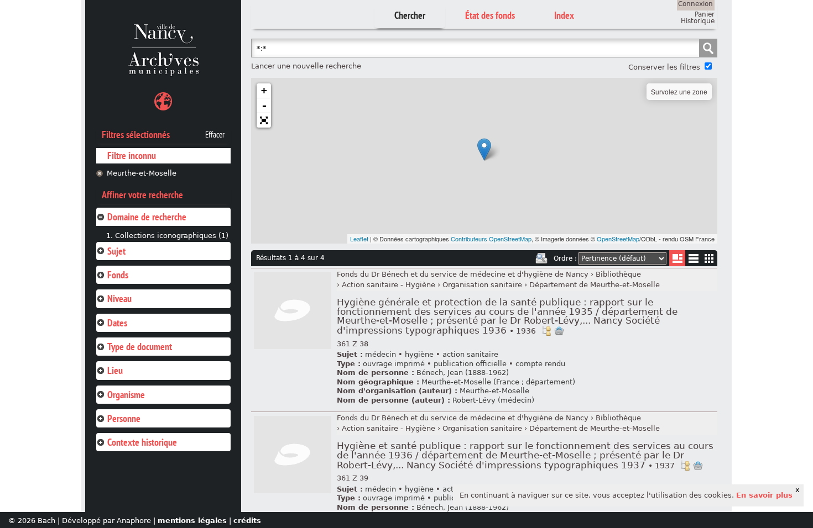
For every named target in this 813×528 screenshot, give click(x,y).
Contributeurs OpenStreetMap (491, 238)
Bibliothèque (618, 274)
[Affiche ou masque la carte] (163, 103)
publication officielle (470, 364)
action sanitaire (470, 354)
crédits (247, 520)
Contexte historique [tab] (142, 442)
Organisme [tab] (126, 394)
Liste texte (693, 260)
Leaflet (359, 238)
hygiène (419, 354)
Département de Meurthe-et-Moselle (594, 285)
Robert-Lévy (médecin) (493, 400)
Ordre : (565, 258)
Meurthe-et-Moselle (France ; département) (498, 382)
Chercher (409, 15)
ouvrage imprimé (394, 364)
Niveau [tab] (119, 298)
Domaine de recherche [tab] (146, 216)
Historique (698, 21)
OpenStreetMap (618, 238)
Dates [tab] (117, 322)
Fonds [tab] (117, 274)
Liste (677, 258)
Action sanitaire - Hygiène (388, 285)
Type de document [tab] (139, 346)
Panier (705, 14)
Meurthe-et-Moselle (141, 173)
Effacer (215, 135)
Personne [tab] (123, 418)
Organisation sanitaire (482, 285)
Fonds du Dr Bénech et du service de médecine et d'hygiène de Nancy (462, 274)
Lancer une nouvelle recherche (306, 66)
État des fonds (490, 15)
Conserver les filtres (664, 67)
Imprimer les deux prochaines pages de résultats (541, 258)
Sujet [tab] (116, 251)
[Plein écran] (264, 120)
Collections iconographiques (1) (171, 235)
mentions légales (192, 520)
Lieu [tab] (115, 370)
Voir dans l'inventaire (546, 331)
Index (564, 15)
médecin (380, 354)
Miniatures (709, 258)
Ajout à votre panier (559, 331)
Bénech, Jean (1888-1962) (462, 372)
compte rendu (540, 364)
